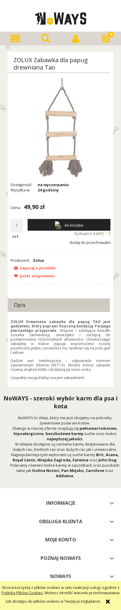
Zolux (38, 260)
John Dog (107, 460)
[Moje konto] (75, 38)
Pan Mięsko (72, 470)
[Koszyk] (106, 38)
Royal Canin (24, 460)
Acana (112, 454)
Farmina (80, 460)
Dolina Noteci (45, 470)
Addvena (64, 475)
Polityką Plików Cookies (22, 592)
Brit (100, 454)
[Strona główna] (60, 17)
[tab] (59, 304)
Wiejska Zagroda (53, 460)
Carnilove (95, 470)
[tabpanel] (60, 350)
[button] (15, 38)
